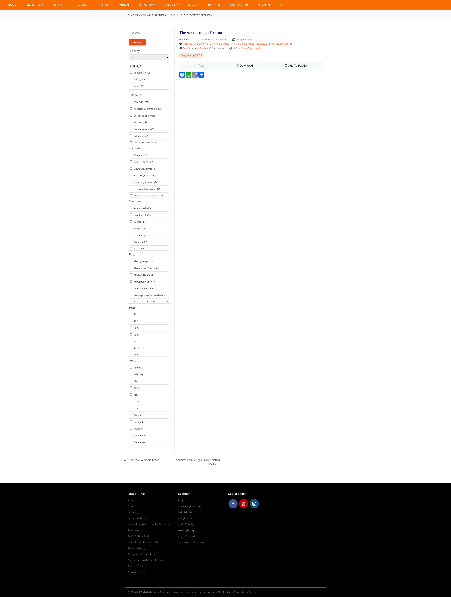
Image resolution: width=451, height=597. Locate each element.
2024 (136, 321)
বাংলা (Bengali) (186, 518)
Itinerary (147, 4)
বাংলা (139, 86)
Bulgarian (140, 155)
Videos (124, 4)
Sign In (264, 4)
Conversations (144, 129)
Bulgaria (140, 228)
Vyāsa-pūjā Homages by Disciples (149, 524)
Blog (192, 4)
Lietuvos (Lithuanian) (147, 189)
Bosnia (139, 221)
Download (246, 65)
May (136, 394)
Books (81, 4)
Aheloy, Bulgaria (144, 261)
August (137, 415)
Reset (137, 42)
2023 (136, 328)
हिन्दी (139, 79)
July (136, 408)
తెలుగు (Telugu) (187, 530)
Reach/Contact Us (139, 566)
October (138, 428)
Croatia (140, 242)
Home (12, 4)
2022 (136, 334)
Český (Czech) (143, 161)
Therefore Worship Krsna (141, 460)
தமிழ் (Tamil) (204, 48)
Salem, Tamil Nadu (243, 48)
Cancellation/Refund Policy (145, 560)
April (136, 387)
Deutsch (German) (145, 168)
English (142, 72)
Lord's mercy (247, 43)
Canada (140, 235)
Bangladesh (143, 215)
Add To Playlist (297, 65)
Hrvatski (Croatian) (145, 182)
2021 (136, 341)
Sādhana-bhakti (283, 43)
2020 (136, 348)
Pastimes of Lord (264, 43)
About (170, 4)
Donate (214, 4)
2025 (136, 314)
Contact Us (239, 4)
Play (201, 65)
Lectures (34, 4)
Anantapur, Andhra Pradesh (150, 295)
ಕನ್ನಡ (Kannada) (187, 536)
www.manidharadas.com (144, 542)
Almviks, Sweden (145, 281)
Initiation (141, 136)
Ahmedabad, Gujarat (147, 268)
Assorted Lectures (147, 108)
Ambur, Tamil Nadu (145, 288)
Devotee (223, 43)
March (137, 381)
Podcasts (134, 530)
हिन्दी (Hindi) (185, 512)
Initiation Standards (140, 518)
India (258, 48)
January (138, 367)
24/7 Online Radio (139, 536)
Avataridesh (142, 208)
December (139, 442)
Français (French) (144, 175)
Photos (103, 4)
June (136, 401)
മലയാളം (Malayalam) (191, 542)
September (140, 422)
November (139, 435)
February (138, 374)
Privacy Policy (136, 548)
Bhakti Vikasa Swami (216, 39)
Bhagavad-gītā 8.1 (191, 55)
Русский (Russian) (189, 506)
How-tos (234, 43)
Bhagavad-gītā (144, 115)
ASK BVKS (142, 102)
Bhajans (59, 4)
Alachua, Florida (144, 274)
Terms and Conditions (142, 554)
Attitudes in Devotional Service (201, 43)
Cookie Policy (136, 572)
